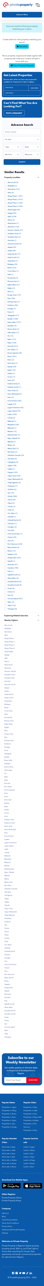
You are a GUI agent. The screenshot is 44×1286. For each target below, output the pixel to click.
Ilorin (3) (11, 360)
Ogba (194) (12, 465)
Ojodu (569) (12, 496)
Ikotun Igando (9, 790)
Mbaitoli (7, 862)
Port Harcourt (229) (15, 544)
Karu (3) (11, 397)
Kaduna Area (9, 819)
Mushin (7, 866)
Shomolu (7, 994)
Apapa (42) (12, 247)
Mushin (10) (12, 431)
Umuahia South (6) (14, 585)
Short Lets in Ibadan (9, 1160)
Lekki (6, 849)
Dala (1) (10, 274)
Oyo (6, 971)
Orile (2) (11, 510)
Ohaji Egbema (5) (14, 483)
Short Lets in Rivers (9, 1167)
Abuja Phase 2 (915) (15, 199)
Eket (6, 731)
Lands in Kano (28, 1167)
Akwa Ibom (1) (13, 223)
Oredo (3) (11, 506)
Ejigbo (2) (11, 288)
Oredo (6, 938)
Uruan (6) (11, 588)
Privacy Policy (7, 1226)
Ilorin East (8, 800)
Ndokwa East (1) (14, 435)
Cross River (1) (13, 271)
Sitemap (5, 1233)
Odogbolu (8, 895)
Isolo (6, 816)
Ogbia (6, 902)
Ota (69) (11, 530)
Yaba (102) (12, 605)
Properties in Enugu (9, 1127)
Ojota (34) (11, 500)
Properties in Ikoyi (30, 1114)
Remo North (8, 978)
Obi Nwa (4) (12, 459)
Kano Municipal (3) (15, 394)
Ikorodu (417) (13, 346)
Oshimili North (9, 951)
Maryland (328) (13, 425)
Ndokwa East (9, 869)
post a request (14, 113)
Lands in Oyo (28, 1153)
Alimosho (7, 668)
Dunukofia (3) (13, 278)
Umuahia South (10, 1014)
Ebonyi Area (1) (13, 281)
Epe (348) (11, 298)
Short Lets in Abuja (9, 1163)
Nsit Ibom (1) (12, 452)
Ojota (6, 931)
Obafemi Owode (10, 889)
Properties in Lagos (9, 1107)
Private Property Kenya (11, 1200)
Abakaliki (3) (12, 186)
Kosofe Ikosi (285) (14, 401)
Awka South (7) (13, 257)
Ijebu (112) (12, 339)
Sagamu (7, 984)
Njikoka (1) (12, 442)
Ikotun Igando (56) (15, 353)
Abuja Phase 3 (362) (15, 203)
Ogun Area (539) (14, 476)
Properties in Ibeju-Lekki (32, 1117)
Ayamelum (8, 701)
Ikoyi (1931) (12, 356)
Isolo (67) (11, 380)
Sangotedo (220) (14, 558)
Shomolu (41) (13, 564)
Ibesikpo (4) (12, 326)
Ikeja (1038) (12, 343)
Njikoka (7, 875)
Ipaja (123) (11, 370)
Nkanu (6, 879)
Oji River (7, 922)
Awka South (8, 698)
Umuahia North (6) (14, 581)
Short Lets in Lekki (8, 1150)
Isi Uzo (6, 813)
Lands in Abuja (29, 1150)
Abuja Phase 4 (9, 648)
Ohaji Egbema (9, 915)
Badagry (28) (12, 264)
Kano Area (8, 826)
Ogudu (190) (12, 472)
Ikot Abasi (8, 787)
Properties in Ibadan (31, 1120)
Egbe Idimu (8, 724)
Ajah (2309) (12, 216)
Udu (5, 1001)
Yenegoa (7, 1037)
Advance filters (22, 15)
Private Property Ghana (11, 1197)
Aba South (8, 625)
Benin (6, 707)
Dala (6, 714)
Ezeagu (7, 747)
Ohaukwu (7, 918)
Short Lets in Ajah (8, 1157)
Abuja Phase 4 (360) (15, 206)
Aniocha (7, 681)
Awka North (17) (14, 254)
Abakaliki (7, 628)
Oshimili (7, 948)
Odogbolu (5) (13, 462)
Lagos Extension (10, 843)
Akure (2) (11, 220)
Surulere (7, 997)
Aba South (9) (13, 182)
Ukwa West (8, 1007)
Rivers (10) (11, 551)
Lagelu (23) (12, 404)
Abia (6, 635)
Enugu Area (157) (14, 295)
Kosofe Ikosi (9, 836)
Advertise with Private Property (13, 1230)
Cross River (8, 711)
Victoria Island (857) (15, 599)
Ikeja (6, 780)
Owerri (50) (12, 537)
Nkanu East (8, 882)
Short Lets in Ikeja (8, 1147)
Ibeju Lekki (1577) (14, 322)
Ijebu (6, 777)
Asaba (6, 691)
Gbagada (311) (13, 315)
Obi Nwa (7, 892)
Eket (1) (11, 291)
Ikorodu (7, 783)
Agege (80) (12, 213)
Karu (6, 833)
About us (5, 1213)
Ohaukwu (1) (12, 486)
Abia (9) (11, 193)
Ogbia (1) (11, 469)
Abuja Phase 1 (9, 638)
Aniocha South (9, 684)
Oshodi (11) (12, 523)
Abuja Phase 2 (9, 642)
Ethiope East (9, 740)
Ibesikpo (7, 763)
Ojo (5, 925)
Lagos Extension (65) (15, 407)
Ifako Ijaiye (8, 770)
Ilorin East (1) (12, 363)
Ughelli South (9, 1004)
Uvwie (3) (11, 592)
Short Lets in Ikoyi (8, 1153)
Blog (4, 1216)
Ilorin (6, 796)
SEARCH (22, 162)
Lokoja (6, 852)
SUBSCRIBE (34, 88)
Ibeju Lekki (8, 760)
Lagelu (6, 839)
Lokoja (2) (11, 418)
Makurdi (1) (12, 421)
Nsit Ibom (7, 885)
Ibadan (6, 757)
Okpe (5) (11, 503)
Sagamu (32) (12, 554)
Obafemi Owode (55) (16, 455)
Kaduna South (9, 823)
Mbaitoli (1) (12, 428)
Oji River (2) (12, 489)
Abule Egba (8, 651)
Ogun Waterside (10, 912)
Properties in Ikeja (30, 1107)
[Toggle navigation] (38, 5)
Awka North (8, 694)
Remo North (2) (13, 547)
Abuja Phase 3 (9, 645)
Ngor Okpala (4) (14, 438)
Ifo (5, 773)
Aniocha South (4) (14, 244)
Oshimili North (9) (14, 520)
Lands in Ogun (28, 1157)
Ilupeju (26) (12, 367)
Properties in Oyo (8, 1124)
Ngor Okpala (9, 872)
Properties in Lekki (30, 1110)
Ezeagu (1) (12, 309)
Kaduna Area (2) (14, 384)
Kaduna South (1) (14, 387)
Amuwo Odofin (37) (15, 230)
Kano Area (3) (13, 390)
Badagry (7, 704)
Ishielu (6, 810)
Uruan (6, 1017)
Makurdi (7, 856)
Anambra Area (9, 675)
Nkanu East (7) (13, 448)
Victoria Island (9, 1027)
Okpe (6, 935)
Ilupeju (6, 803)
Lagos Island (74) (14, 411)
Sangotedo (8, 987)
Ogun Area (8, 908)
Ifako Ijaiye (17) (13, 332)
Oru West (8, 945)
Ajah (6, 658)
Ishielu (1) (11, 373)
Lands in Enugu (29, 1160)
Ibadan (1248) (13, 319)
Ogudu (7, 905)
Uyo (5, 1024)
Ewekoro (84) (13, 305)
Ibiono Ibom (8, 767)
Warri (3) (11, 602)
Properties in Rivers (9, 1114)
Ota (5, 961)
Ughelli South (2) (14, 575)
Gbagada (7, 754)
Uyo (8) (10, 595)
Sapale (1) (11, 561)
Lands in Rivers (29, 1163)
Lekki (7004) (12, 414)
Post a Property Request (23, 65)
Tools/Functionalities (9, 1220)
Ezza (6, 750)
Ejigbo (6, 727)
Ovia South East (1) (15, 534)
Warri (6, 1030)
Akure (6, 661)
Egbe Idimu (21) (14, 285)
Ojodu (6, 928)
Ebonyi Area (8, 721)
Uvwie (6, 1020)
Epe (5, 737)
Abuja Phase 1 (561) (15, 196)
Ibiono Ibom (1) (13, 329)
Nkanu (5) (11, 445)
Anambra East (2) (14, 237)
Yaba (6, 1034)
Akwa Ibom (8, 665)
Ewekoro (7, 744)
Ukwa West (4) (13, 578)
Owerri (7, 968)
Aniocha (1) (12, 240)
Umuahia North (9, 1011)
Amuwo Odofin (10, 671)
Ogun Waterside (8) (15, 479)
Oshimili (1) (12, 517)
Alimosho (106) (13, 227)
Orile (6, 941)
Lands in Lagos (29, 1147)
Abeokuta (8, 632)
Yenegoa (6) (12, 609)
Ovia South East (10, 964)
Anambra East (9, 678)
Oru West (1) (12, 513)
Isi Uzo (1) (11, 377)
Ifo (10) (10, 336)
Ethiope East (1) (14, 302)
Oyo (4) (10, 541)
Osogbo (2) (12, 527)
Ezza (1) (11, 312)
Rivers (6, 981)
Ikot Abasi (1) (13, 349)
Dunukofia (8, 717)
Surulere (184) (13, 568)
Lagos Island (8, 846)
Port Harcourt (9, 974)
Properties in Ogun (9, 1120)
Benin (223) (12, 268)
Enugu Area (8, 734)
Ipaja (6, 806)
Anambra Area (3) (14, 233)
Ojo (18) (11, 493)
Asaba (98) (12, 251)
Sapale (6, 991)
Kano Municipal (10, 829)
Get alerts (23, 46)
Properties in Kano (9, 1117)
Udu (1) (10, 571)
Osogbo (7, 958)
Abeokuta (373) (14, 189)
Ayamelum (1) (13, 261)
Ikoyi (6, 793)
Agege (7, 655)
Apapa (6, 688)
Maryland (7, 859)
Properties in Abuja (9, 1110)
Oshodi (7, 955)
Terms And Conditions (10, 1223)
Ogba (6, 899)
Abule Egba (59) (14, 210)
